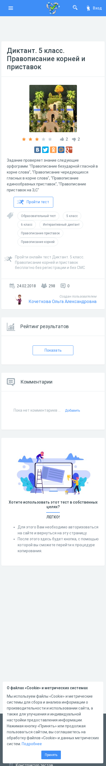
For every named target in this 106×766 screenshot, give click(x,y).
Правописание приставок (40, 233)
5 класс (72, 216)
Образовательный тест (38, 216)
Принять (51, 755)
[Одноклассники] (53, 149)
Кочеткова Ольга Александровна (62, 301)
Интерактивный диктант (61, 225)
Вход (97, 8)
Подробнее (32, 744)
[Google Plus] (69, 149)
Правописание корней (38, 242)
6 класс (26, 225)
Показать (53, 350)
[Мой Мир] (61, 149)
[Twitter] (45, 149)
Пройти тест (38, 202)
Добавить (72, 410)
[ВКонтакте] (37, 149)
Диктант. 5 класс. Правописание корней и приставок (46, 59)
